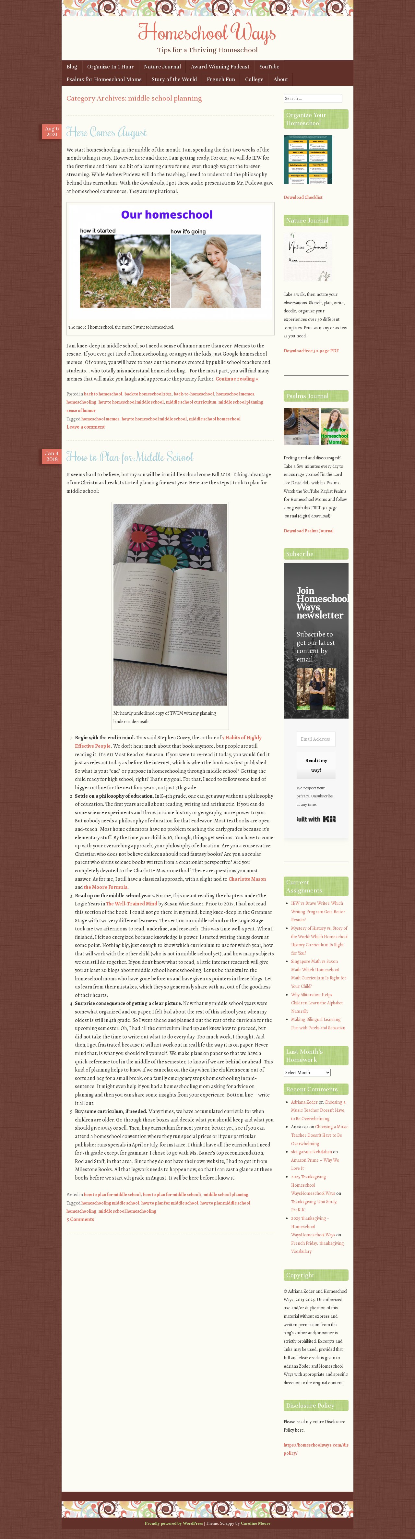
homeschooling (81, 402)
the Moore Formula (105, 887)
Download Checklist (303, 197)
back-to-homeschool (194, 394)
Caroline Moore (255, 1523)
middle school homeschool (215, 419)
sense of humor (81, 410)
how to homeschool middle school (131, 402)
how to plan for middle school (112, 1195)
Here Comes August (106, 131)
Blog (71, 66)
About (281, 79)
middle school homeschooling (127, 1211)
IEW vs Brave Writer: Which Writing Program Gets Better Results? (318, 911)
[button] (316, 690)
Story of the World (174, 79)
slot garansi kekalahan (311, 1152)
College (254, 79)
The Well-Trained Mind (131, 903)
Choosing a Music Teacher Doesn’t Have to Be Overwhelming (318, 1110)
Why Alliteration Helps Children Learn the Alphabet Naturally (317, 1003)
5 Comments (80, 1219)
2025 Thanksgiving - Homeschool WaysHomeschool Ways (313, 1185)
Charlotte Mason (247, 879)
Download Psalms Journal (309, 531)
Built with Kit (316, 819)
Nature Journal (162, 66)
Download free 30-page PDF (311, 351)
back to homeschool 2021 (148, 394)
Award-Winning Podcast (220, 66)
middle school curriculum (191, 402)
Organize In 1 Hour (110, 66)
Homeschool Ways (208, 31)
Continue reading (237, 378)
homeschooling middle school (110, 1203)
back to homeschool (103, 394)
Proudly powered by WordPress (174, 1523)
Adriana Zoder (304, 1102)
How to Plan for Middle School (129, 456)
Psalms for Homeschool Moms (104, 79)
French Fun (221, 79)
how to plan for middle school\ (172, 1195)
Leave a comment (85, 426)
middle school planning (241, 402)
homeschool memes (235, 394)
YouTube (269, 66)
